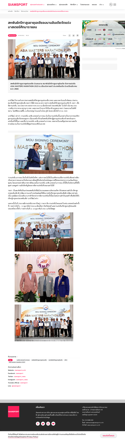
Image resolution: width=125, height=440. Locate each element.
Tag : (10, 375)
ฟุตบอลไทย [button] (51, 4)
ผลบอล (94, 4)
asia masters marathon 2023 (17, 377)
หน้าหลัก (10, 11)
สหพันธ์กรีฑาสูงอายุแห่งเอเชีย (39, 375)
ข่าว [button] (101, 4)
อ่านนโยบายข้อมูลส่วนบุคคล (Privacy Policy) (23, 436)
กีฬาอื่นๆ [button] (73, 4)
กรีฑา (66, 375)
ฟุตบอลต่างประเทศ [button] (36, 4)
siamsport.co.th (20, 385)
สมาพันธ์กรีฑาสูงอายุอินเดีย (55, 375)
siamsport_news (19, 391)
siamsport (19, 388)
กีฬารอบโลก (24, 11)
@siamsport (16, 400)
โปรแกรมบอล (84, 4)
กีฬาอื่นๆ (16, 11)
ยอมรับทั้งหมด (108, 435)
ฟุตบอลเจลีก (63, 4)
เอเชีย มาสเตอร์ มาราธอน (23, 375)
